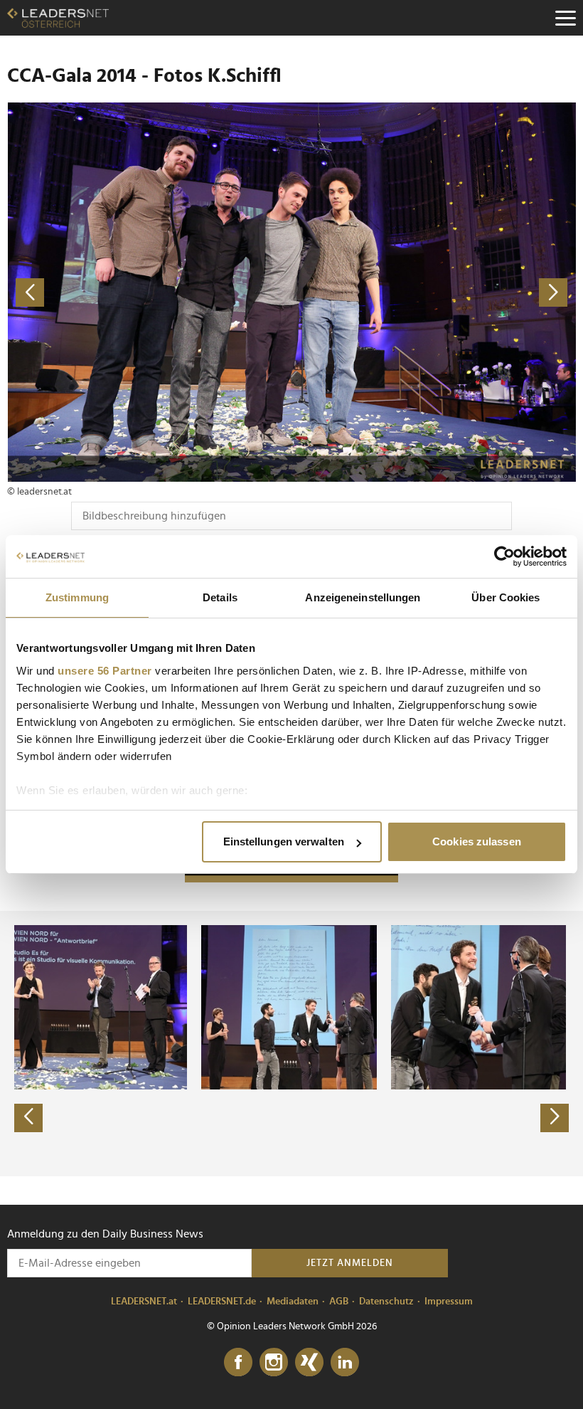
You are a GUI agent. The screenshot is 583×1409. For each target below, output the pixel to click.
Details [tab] (220, 597)
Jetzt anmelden (349, 1263)
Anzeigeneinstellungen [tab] (362, 597)
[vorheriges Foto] (149, 292)
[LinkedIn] (345, 1363)
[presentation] (28, 1118)
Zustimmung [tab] (77, 597)
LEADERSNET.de (222, 1302)
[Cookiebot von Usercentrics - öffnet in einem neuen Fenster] (504, 556)
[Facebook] (238, 1363)
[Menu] (565, 18)
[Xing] (309, 1363)
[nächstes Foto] (434, 292)
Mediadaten (293, 1302)
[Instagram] (274, 1363)
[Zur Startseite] (58, 17)
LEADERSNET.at (144, 1302)
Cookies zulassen (476, 841)
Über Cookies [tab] (505, 597)
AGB (338, 1302)
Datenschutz (386, 1302)
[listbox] (291, 1043)
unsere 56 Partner (105, 671)
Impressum (448, 1302)
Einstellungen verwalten (283, 841)
